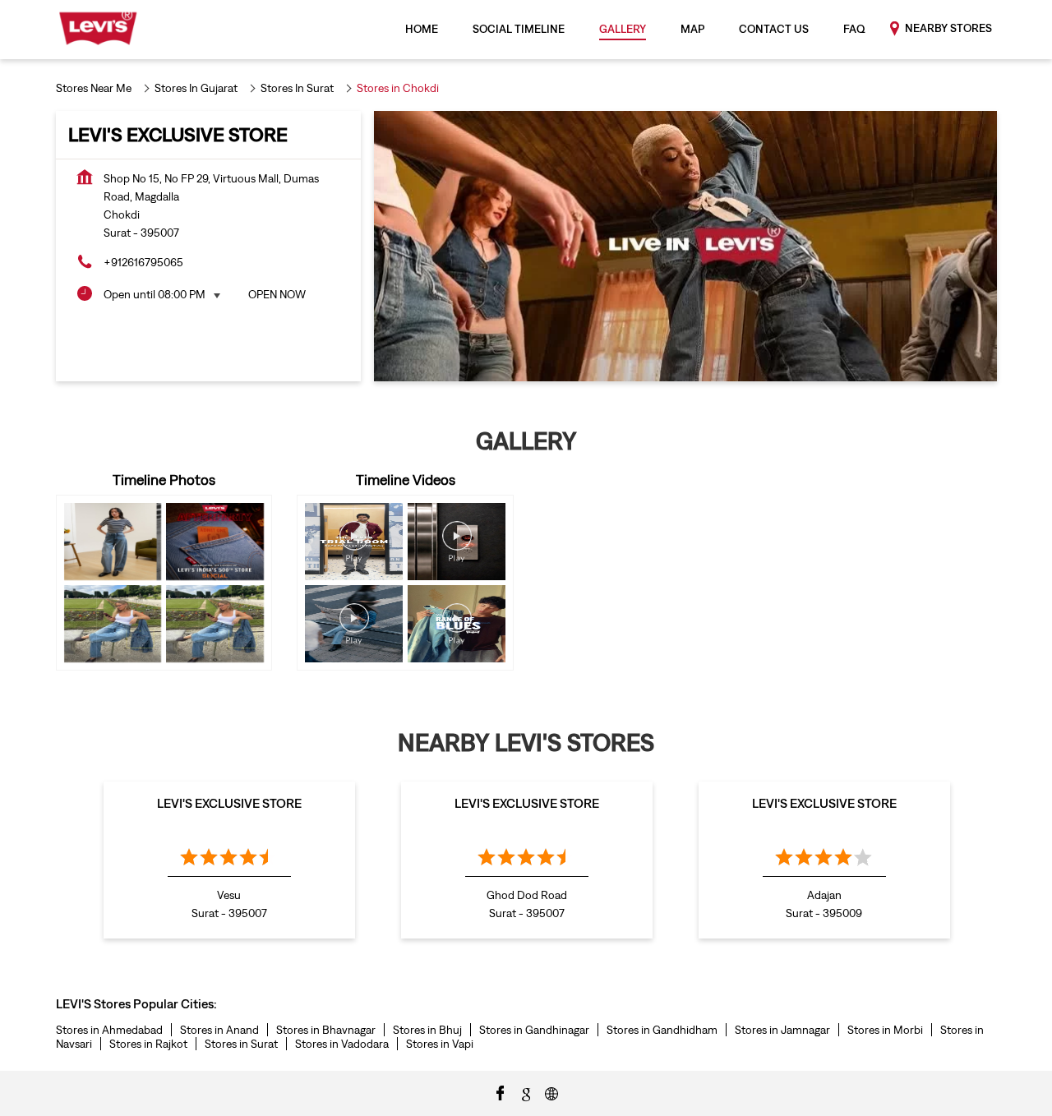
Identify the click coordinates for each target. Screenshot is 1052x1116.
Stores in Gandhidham (662, 1029)
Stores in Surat (241, 1043)
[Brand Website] (551, 1092)
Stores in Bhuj (427, 1029)
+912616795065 (143, 262)
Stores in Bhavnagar (326, 1029)
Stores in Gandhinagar (534, 1029)
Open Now (277, 294)
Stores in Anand (219, 1029)
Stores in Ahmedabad (109, 1029)
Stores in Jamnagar (782, 1029)
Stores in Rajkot (148, 1043)
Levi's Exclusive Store (229, 802)
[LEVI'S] (98, 29)
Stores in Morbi (885, 1029)
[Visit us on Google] (526, 1092)
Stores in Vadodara (342, 1043)
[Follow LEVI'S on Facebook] (500, 1092)
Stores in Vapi (439, 1043)
